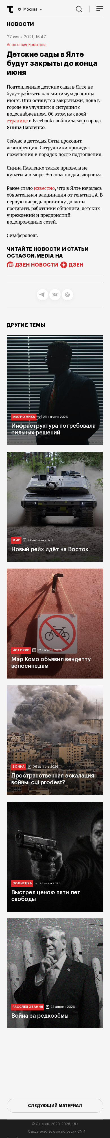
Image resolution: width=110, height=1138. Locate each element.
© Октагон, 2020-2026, (55, 1124)
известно (44, 188)
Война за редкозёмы (40, 1016)
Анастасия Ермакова (27, 45)
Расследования (27, 1006)
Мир (16, 540)
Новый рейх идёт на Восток (49, 549)
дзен (76, 264)
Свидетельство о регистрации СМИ (56, 1131)
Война (18, 766)
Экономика (23, 416)
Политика (22, 883)
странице (17, 120)
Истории (21, 650)
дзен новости (36, 264)
